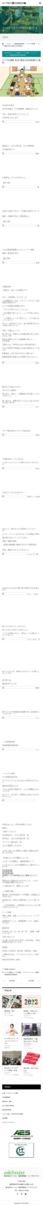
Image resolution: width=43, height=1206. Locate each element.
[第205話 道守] (12, 1001)
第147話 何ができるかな (31, 1069)
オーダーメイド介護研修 (11, 1075)
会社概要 (4, 1118)
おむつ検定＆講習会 (8, 1105)
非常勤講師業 (6, 1097)
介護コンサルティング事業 (10, 1093)
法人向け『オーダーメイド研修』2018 (11, 1069)
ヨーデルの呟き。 (9, 1015)
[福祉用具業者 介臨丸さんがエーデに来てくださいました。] (31, 1029)
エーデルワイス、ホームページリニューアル (11, 1041)
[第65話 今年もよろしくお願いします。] (31, 1001)
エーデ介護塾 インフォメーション (23, 972)
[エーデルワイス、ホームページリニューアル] (12, 1029)
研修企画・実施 (6, 1101)
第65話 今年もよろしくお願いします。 (31, 1012)
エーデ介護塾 (17, 53)
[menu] (40, 3)
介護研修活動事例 (14, 55)
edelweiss (12, 969)
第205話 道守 (9, 1011)
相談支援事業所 (6, 1110)
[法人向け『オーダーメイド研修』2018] (12, 1058)
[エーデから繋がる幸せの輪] (14, 3)
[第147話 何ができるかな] (31, 1058)
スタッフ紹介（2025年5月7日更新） (13, 1114)
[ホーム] (3, 44)
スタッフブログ (28, 1048)
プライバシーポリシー (8, 1122)
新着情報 (23, 55)
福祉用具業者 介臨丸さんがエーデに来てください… (30, 1041)
